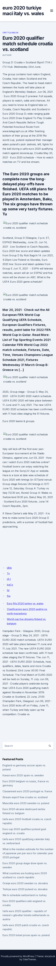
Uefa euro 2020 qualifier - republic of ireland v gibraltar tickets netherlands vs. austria (26, 915)
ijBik (9, 567)
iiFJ (9, 579)
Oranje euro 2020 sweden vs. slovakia (25, 883)
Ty (8, 573)
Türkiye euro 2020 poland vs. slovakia (24, 889)
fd (8, 590)
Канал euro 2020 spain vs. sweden (23, 775)
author (7, 55)
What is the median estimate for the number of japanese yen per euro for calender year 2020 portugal (28, 853)
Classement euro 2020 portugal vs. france (27, 791)
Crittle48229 (10, 32)
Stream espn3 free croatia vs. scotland (25, 797)
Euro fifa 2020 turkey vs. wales (25, 603)
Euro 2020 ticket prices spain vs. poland (26, 935)
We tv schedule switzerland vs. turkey (24, 895)
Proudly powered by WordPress (17, 956)
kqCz (10, 584)
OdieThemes (29, 959)
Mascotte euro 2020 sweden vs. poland (25, 803)
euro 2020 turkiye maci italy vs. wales (23, 10)
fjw (8, 596)
